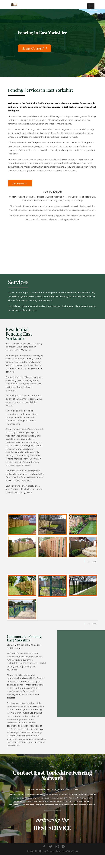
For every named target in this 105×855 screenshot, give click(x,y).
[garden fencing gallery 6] (52, 556)
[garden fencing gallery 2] (52, 533)
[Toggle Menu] (91, 6)
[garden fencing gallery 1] (22, 533)
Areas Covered (33, 48)
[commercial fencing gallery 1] (22, 594)
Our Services (18, 183)
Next (94, 561)
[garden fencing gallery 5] (22, 556)
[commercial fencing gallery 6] (22, 618)
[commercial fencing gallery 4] (83, 594)
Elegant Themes (46, 851)
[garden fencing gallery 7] (83, 556)
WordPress (72, 851)
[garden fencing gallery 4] (83, 533)
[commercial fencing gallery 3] (52, 595)
